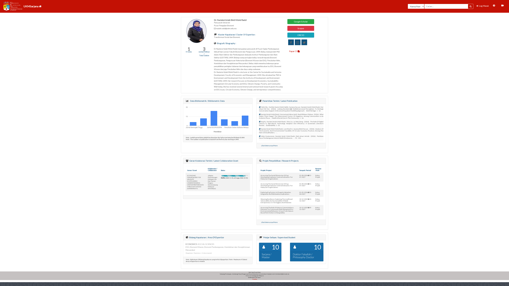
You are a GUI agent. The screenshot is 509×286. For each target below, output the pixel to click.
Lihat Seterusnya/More (269, 146)
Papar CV (293, 51)
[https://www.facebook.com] (291, 42)
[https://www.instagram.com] (298, 42)
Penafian (254, 279)
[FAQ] (494, 5)
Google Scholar (301, 21)
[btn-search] (470, 6)
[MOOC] (502, 5)
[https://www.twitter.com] (304, 42)
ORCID (300, 35)
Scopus (301, 28)
